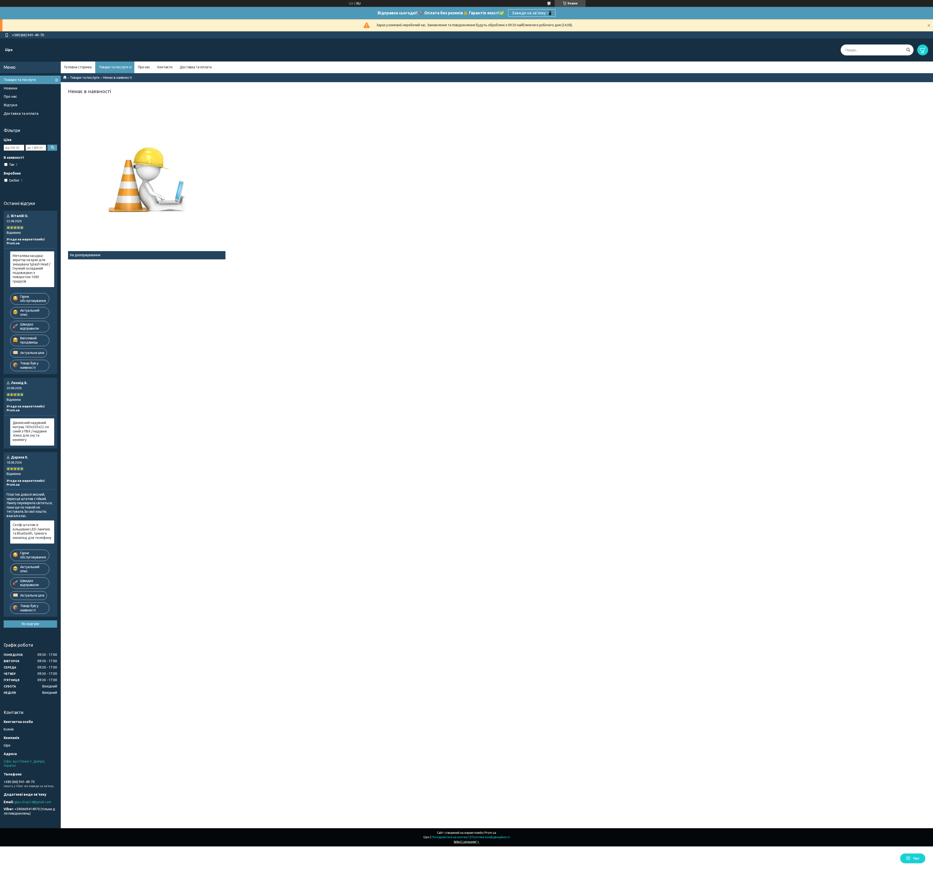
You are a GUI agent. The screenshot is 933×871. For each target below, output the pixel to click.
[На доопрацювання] (146, 180)
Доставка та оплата (196, 67)
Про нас (144, 67)
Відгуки (10, 105)
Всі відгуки (30, 624)
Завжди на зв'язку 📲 (532, 13)
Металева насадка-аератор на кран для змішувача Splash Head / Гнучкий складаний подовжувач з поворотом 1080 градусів (31, 268)
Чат (916, 858)
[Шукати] (908, 49)
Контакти (165, 67)
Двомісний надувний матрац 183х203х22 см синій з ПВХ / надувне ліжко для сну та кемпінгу (31, 431)
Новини (10, 88)
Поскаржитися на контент (450, 837)
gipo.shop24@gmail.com (32, 802)
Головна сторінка (78, 67)
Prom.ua (490, 832)
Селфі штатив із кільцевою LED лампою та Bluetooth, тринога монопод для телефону (32, 531)
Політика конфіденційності (490, 837)
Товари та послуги (113, 67)
